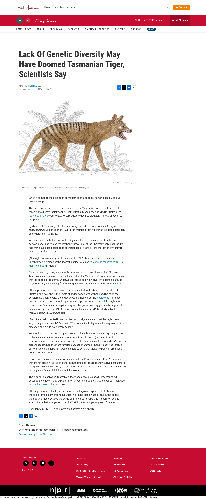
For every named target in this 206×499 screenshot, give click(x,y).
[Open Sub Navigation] (33, 29)
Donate (182, 7)
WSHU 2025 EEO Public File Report (91, 471)
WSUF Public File (157, 465)
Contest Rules (119, 465)
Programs (56, 29)
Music (40, 29)
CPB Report (118, 458)
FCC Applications (120, 471)
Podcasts (73, 29)
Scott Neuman (34, 86)
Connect (136, 29)
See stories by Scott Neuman (36, 434)
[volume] (28, 20)
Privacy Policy (82, 465)
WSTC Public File (157, 471)
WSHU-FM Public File (159, 458)
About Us (104, 29)
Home (19, 29)
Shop (151, 29)
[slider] (32, 20)
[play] (19, 20)
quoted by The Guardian (42, 384)
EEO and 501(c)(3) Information (89, 477)
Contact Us (81, 458)
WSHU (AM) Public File (122, 477)
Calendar (90, 29)
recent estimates (38, 215)
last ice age (103, 297)
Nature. (119, 283)
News (28, 29)
